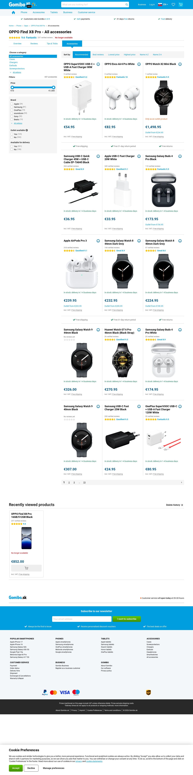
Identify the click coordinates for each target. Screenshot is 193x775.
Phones (59, 639)
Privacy (74, 710)
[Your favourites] (173, 4)
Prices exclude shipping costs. (122, 703)
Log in (152, 4)
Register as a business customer (68, 668)
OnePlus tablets (107, 652)
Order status (14, 668)
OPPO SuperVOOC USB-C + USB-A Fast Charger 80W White (79, 67)
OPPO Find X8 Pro (38, 26)
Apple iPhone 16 (16, 644)
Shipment (13, 673)
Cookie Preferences (94, 710)
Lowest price (113, 54)
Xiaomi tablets (106, 647)
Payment (13, 666)
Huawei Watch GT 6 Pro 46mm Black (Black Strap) (119, 331)
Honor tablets (106, 650)
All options (17, 72)
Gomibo (105, 662)
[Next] (181, 482)
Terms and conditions (112, 710)
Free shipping (77, 137)
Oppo (26, 26)
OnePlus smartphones (64, 647)
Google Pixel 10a (16, 652)
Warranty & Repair (17, 678)
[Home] (13, 12)
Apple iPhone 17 (16, 642)
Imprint (82, 710)
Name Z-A (157, 54)
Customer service (86, 12)
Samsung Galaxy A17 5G (19, 657)
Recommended (81, 54)
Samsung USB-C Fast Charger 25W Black (117, 408)
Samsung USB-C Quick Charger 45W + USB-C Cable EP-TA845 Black (77, 159)
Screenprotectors (153, 644)
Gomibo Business (62, 666)
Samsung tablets (107, 644)
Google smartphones (63, 652)
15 (84, 482)
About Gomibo (106, 666)
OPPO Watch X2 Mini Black (160, 64)
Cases (149, 642)
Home (11, 26)
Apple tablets (106, 642)
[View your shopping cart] (180, 4)
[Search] (126, 4)
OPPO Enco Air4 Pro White (120, 64)
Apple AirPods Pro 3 (75, 240)
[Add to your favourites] (98, 64)
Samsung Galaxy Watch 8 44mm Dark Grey (119, 242)
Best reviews (98, 54)
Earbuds (150, 650)
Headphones (151, 652)
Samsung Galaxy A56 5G (19, 650)
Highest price (129, 54)
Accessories (39, 12)
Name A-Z (144, 54)
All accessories (53, 26)
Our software (106, 668)
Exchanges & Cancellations (20, 676)
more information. (121, 706)
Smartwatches (152, 655)
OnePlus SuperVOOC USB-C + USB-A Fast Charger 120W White (161, 409)
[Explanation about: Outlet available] (27, 130)
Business (67, 12)
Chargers (150, 647)
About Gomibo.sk (62, 710)
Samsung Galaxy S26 (18, 647)
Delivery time (15, 671)
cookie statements (94, 761)
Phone (24, 12)
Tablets (54, 12)
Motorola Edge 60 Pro (18, 655)
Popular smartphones (22, 639)
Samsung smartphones (64, 644)
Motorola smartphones (64, 650)
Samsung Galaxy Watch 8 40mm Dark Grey (159, 242)
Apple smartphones (63, 642)
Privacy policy (106, 671)
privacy (79, 761)
